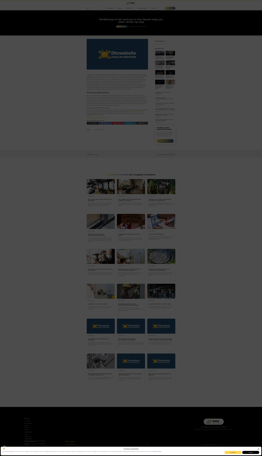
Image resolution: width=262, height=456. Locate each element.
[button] (258, 449)
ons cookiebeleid (153, 451)
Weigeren (251, 452)
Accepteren (233, 452)
